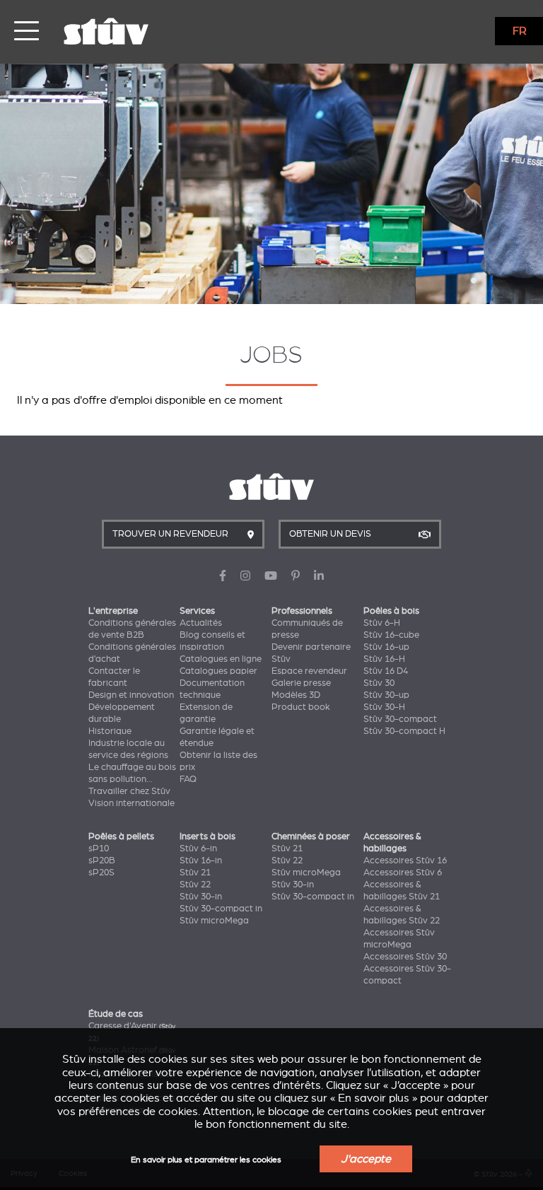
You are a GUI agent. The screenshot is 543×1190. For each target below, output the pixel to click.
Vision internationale (131, 803)
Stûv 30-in (201, 897)
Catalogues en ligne (221, 659)
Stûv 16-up (386, 647)
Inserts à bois (207, 836)
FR (520, 31)
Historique (110, 731)
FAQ (188, 779)
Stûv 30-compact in (221, 909)
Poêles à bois (391, 611)
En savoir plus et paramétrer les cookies (206, 1160)
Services (197, 611)
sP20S (101, 872)
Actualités (201, 623)
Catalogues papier (218, 671)
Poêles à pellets (121, 836)
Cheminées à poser (311, 836)
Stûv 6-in (198, 848)
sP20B (101, 860)
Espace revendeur (309, 671)
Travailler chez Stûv (129, 791)
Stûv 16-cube (391, 635)
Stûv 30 (379, 683)
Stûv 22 (195, 884)
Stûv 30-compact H (404, 731)
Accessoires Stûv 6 (402, 872)
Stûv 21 (195, 872)
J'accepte (366, 1159)
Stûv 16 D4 (385, 671)
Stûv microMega (214, 921)
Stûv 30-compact (400, 719)
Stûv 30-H (384, 707)
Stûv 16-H (384, 659)
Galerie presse (301, 683)
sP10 (98, 848)
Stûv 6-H (381, 623)
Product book (301, 707)
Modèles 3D (296, 695)
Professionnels (302, 611)
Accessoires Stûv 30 (405, 957)
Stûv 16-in (201, 860)
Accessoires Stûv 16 (405, 860)
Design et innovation (131, 695)
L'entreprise (113, 611)
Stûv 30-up (386, 695)
